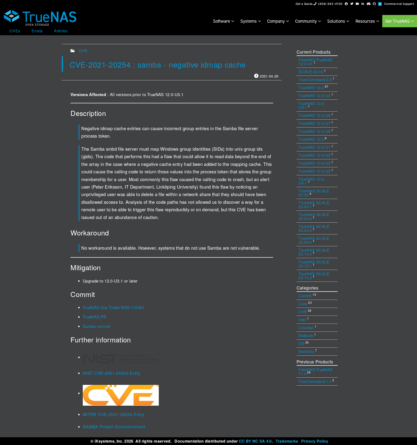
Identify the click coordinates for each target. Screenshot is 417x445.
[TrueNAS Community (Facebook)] (346, 4)
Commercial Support (399, 4)
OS (304, 343)
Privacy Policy (314, 441)
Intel (304, 319)
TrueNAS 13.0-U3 (316, 163)
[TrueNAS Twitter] (351, 4)
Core (305, 303)
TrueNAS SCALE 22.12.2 (314, 275)
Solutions (336, 21)
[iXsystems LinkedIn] (362, 4)
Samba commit (97, 326)
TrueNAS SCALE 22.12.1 (314, 263)
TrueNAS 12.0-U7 (316, 123)
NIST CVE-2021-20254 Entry (111, 373)
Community (306, 21)
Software (222, 21)
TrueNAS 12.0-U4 (316, 95)
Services (308, 351)
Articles (61, 31)
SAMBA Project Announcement (114, 427)
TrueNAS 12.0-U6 (316, 115)
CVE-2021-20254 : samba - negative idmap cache (158, 64)
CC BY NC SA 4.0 (255, 441)
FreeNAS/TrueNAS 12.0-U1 (316, 61)
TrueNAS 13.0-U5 (316, 171)
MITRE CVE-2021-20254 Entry (114, 414)
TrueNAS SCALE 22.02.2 (314, 216)
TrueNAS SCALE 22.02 (314, 193)
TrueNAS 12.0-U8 (316, 131)
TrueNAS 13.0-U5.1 (312, 181)
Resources (365, 21)
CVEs (15, 31)
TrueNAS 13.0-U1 (316, 147)
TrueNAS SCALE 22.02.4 (314, 240)
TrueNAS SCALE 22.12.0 (314, 252)
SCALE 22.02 (312, 71)
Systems (249, 21)
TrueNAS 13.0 (313, 139)
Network (307, 335)
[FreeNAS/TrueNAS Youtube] (357, 4)
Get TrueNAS (398, 21)
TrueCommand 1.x (316, 381)
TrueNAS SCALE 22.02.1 (314, 204)
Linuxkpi (307, 327)
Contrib (307, 295)
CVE (83, 50)
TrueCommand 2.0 (316, 79)
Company (276, 21)
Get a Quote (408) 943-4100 (319, 4)
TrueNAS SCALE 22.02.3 (314, 228)
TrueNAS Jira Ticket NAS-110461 (114, 307)
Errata (37, 31)
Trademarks (287, 441)
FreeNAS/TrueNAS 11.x (316, 371)
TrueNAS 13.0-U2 (316, 155)
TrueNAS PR (94, 317)
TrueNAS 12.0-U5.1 (312, 105)
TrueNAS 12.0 (313, 87)
